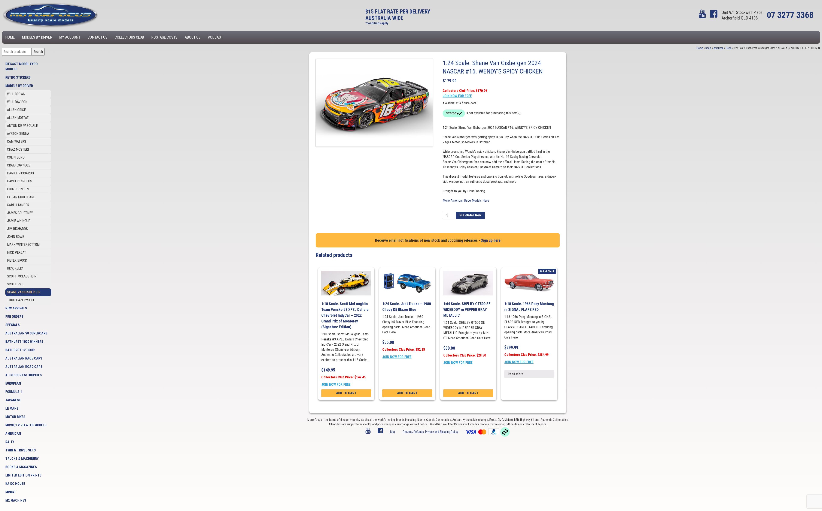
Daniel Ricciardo (20, 173)
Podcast (215, 37)
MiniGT (10, 492)
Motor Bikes (15, 417)
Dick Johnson (18, 189)
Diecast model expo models (21, 66)
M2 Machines (15, 500)
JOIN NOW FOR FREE (457, 96)
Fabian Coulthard (21, 197)
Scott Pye (15, 284)
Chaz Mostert (18, 149)
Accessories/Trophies (23, 375)
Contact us (97, 37)
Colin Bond (16, 157)
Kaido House (15, 484)
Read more (516, 374)
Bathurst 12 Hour (20, 350)
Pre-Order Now (470, 215)
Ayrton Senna (18, 134)
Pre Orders (14, 317)
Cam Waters (16, 141)
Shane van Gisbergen (23, 292)
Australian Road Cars (23, 367)
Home (10, 37)
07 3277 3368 (790, 15)
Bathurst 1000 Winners (24, 342)
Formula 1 (13, 392)
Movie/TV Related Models (25, 425)
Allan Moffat (18, 118)
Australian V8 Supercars (26, 333)
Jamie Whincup (18, 221)
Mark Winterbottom (23, 245)
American (13, 434)
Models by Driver (37, 37)
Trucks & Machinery (22, 459)
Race (728, 47)
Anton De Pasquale (22, 126)
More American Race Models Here (466, 200)
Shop (708, 47)
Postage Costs (164, 37)
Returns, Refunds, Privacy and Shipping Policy (430, 431)
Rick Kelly (15, 268)
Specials (12, 325)
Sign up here (490, 240)
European (13, 383)
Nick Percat (16, 252)
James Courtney (20, 213)
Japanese (13, 400)
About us (193, 37)
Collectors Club (129, 37)
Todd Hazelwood (20, 300)
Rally (9, 442)
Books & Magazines (21, 467)
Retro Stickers (18, 77)
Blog (393, 431)
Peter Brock (17, 260)
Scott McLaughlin (21, 276)
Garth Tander (18, 205)
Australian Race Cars (23, 358)
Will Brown (16, 94)
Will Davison (17, 102)
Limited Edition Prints (23, 475)
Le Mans (11, 408)
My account (69, 37)
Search (38, 52)
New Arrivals (16, 308)
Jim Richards (17, 229)
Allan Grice (16, 110)
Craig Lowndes (18, 165)
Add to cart (346, 393)
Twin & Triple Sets (20, 450)
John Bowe (15, 237)
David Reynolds (19, 181)
